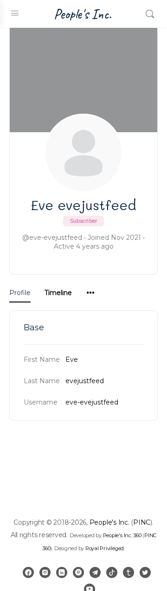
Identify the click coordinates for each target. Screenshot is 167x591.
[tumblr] (128, 572)
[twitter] (145, 572)
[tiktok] (111, 572)
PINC (141, 522)
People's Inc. (82, 14)
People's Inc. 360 (122, 535)
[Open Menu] (14, 13)
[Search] (149, 14)
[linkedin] (61, 572)
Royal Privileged (104, 548)
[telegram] (95, 572)
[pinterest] (78, 572)
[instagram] (45, 572)
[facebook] (28, 572)
